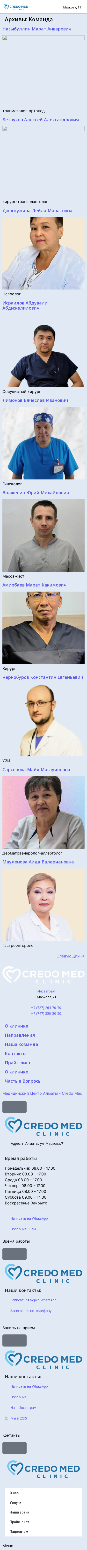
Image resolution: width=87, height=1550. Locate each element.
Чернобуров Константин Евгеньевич (42, 677)
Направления (20, 1035)
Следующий (71, 956)
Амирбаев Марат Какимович (34, 585)
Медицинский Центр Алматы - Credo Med (42, 1093)
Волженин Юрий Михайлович (35, 492)
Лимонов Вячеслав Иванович (35, 400)
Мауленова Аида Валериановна (38, 862)
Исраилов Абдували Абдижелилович (25, 305)
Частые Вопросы (23, 1081)
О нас (14, 1493)
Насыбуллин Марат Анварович (36, 29)
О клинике (16, 1026)
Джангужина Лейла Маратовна (37, 210)
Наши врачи (19, 1512)
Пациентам (19, 1532)
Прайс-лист (18, 1062)
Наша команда (21, 1044)
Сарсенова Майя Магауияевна (36, 769)
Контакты (15, 1053)
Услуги (15, 1503)
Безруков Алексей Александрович (40, 120)
